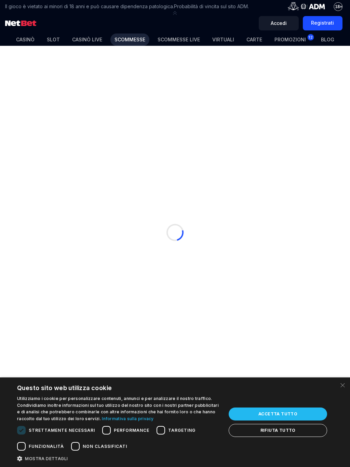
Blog (327, 39)
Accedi (279, 23)
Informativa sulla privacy (128, 418)
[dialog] (175, 422)
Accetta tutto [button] (277, 413)
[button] (175, 13)
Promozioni (293, 38)
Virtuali (223, 39)
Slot (53, 39)
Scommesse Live (179, 39)
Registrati (322, 23)
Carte (254, 39)
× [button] (342, 384)
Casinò (25, 39)
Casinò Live (87, 39)
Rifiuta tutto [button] (278, 430)
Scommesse (130, 39)
